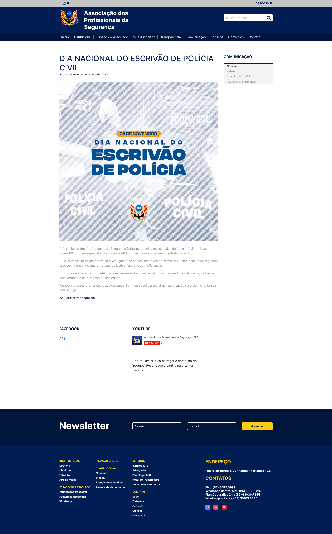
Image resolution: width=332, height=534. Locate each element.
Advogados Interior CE (146, 484)
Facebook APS (207, 507)
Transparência (170, 37)
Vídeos (231, 71)
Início (65, 37)
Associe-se (264, 3)
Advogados (139, 470)
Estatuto (64, 475)
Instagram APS (215, 507)
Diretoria (64, 465)
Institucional (82, 37)
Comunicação (196, 37)
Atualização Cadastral (73, 491)
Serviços (217, 37)
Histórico (65, 470)
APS (62, 338)
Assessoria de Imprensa (241, 81)
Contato (255, 37)
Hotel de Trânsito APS (145, 479)
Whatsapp (65, 501)
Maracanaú (139, 515)
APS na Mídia (67, 479)
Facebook (60, 3)
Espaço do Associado (112, 37)
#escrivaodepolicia (81, 298)
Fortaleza (138, 501)
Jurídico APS (140, 465)
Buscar (269, 17)
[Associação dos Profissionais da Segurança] (69, 18)
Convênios (236, 37)
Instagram (64, 3)
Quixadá (137, 510)
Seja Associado (144, 37)
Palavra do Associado (72, 496)
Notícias (232, 66)
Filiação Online (107, 460)
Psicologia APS (141, 475)
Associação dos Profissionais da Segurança (106, 20)
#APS (63, 298)
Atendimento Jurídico (240, 76)
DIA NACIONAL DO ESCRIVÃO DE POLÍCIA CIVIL (136, 63)
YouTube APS (224, 507)
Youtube (68, 3)
